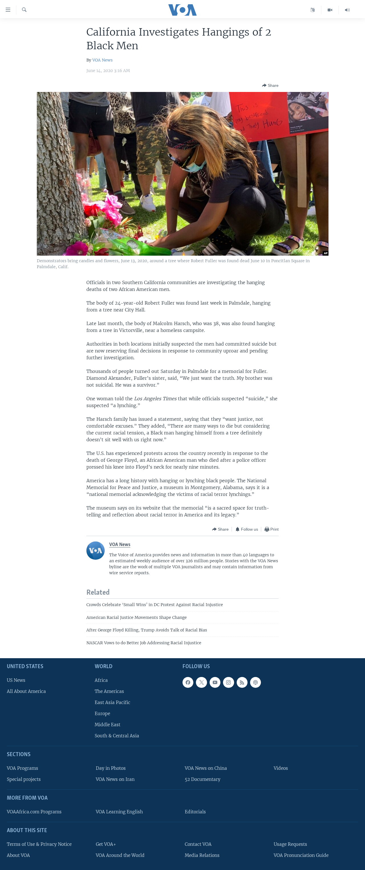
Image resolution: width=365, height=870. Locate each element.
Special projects (24, 779)
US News (16, 680)
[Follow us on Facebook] (187, 682)
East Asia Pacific (112, 702)
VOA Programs (22, 768)
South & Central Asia (117, 735)
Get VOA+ (106, 844)
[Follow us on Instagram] (228, 682)
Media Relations (202, 855)
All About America (26, 691)
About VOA (18, 855)
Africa (101, 680)
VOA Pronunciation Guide (301, 855)
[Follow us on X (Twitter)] (201, 682)
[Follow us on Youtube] (215, 682)
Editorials (195, 811)
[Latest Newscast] (347, 10)
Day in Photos (111, 768)
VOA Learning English (119, 811)
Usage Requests (290, 844)
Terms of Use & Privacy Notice (39, 844)
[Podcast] (255, 682)
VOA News (102, 60)
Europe (102, 713)
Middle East (107, 724)
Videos (281, 768)
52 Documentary (202, 779)
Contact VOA (198, 844)
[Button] (270, 85)
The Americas (109, 691)
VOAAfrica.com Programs (34, 811)
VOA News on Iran (115, 779)
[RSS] (242, 682)
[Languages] (312, 10)
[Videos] (330, 10)
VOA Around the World (120, 855)
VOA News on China (206, 768)
